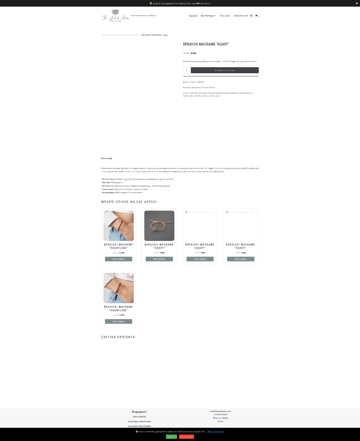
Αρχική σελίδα (107, 35)
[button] (215, 15)
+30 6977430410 (220, 414)
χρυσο (217, 96)
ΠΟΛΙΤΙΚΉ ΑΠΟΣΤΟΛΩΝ (139, 421)
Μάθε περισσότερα (216, 431)
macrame (219, 93)
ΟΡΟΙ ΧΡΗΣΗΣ (139, 416)
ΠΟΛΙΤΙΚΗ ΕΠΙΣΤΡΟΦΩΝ (139, 426)
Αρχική (193, 15)
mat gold (226, 93)
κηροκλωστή (187, 96)
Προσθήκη (119, 259)
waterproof (233, 93)
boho (192, 93)
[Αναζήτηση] (251, 16)
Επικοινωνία (241, 15)
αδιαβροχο (241, 93)
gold (209, 93)
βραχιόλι (249, 93)
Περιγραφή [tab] (106, 158)
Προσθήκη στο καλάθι (225, 70)
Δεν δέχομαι (186, 437)
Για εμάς (225, 15)
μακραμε (204, 96)
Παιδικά (212, 87)
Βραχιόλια (134, 35)
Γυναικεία (121, 35)
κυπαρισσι (196, 96)
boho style (197, 93)
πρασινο (212, 96)
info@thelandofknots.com (220, 411)
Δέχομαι (171, 437)
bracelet (204, 93)
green (213, 93)
